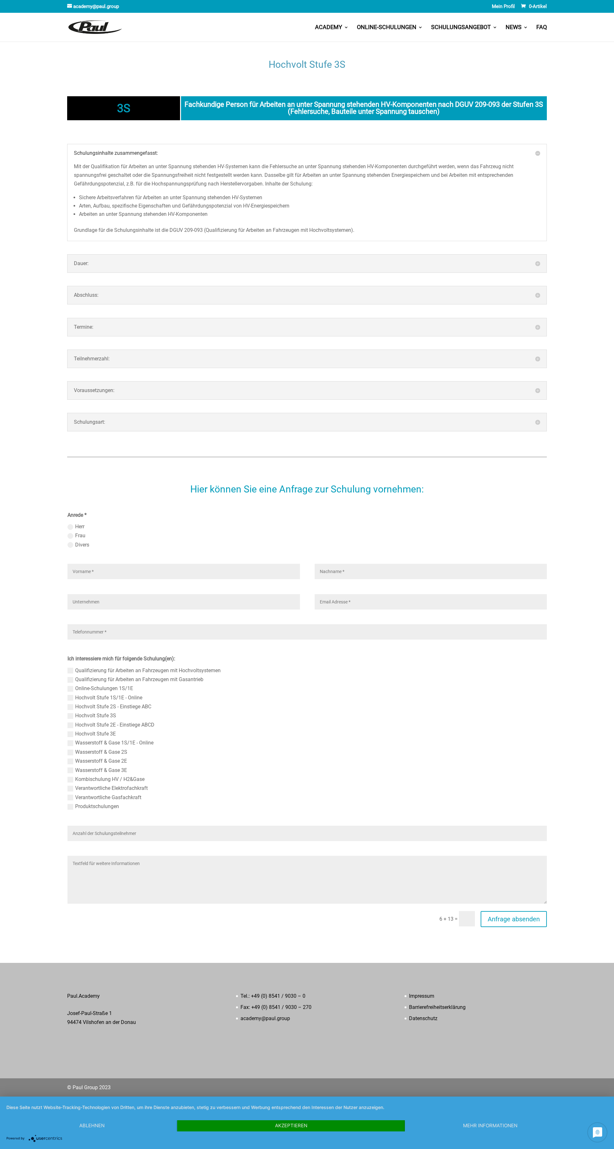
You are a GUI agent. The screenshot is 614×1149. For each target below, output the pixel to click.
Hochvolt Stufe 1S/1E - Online (108, 698)
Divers (82, 545)
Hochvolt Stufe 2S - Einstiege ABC (113, 707)
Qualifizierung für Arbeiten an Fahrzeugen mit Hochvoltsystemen (148, 670)
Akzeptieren (291, 1125)
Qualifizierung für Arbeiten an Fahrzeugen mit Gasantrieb (139, 679)
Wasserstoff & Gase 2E (101, 761)
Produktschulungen (97, 806)
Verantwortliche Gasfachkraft (108, 797)
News (514, 27)
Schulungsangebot (461, 27)
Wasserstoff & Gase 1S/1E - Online (114, 743)
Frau (80, 535)
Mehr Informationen (490, 1125)
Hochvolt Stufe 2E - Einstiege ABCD (114, 725)
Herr (79, 526)
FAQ (541, 27)
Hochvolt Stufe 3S (95, 715)
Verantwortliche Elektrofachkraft (111, 788)
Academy (328, 27)
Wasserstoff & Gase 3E (101, 770)
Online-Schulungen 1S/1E (104, 688)
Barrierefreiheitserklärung (437, 1007)
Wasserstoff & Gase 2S (101, 752)
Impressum (421, 996)
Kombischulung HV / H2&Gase (110, 779)
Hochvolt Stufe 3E (95, 734)
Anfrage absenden (514, 919)
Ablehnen (92, 1125)
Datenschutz (423, 1018)
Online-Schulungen (386, 27)
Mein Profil (503, 6)
